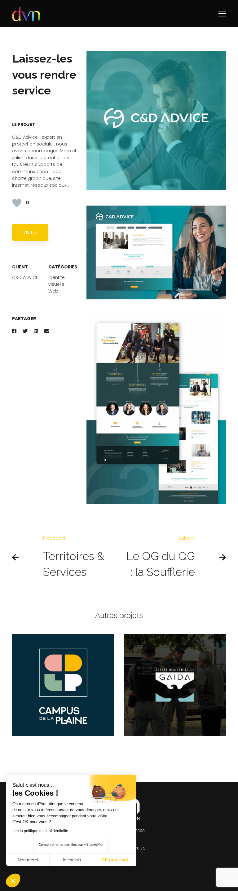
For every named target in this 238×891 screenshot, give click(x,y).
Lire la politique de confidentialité (40, 831)
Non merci (28, 859)
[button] (13, 880)
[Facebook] (14, 331)
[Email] (47, 331)
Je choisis (71, 859)
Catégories (62, 267)
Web (53, 291)
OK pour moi (114, 859)
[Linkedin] (36, 331)
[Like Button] (16, 202)
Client (20, 267)
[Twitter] (25, 331)
